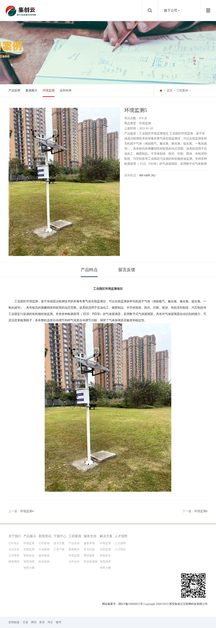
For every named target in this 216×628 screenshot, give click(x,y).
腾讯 (33, 622)
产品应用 (14, 90)
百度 (25, 622)
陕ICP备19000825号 (131, 603)
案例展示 (31, 90)
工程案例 (182, 90)
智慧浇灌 (28, 561)
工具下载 (59, 549)
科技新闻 (44, 561)
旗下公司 (170, 10)
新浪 (42, 622)
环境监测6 (201, 511)
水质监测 (28, 549)
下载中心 (60, 536)
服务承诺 (89, 543)
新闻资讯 (45, 536)
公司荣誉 (13, 555)
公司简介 (13, 543)
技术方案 (59, 543)
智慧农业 (28, 555)
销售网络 (13, 561)
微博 (58, 622)
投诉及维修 (90, 561)
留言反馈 (126, 269)
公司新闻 (44, 543)
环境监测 (48, 90)
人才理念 (120, 549)
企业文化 (13, 549)
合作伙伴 (66, 90)
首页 (170, 90)
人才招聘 (121, 536)
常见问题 (89, 549)
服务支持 (90, 536)
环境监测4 (27, 511)
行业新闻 (44, 549)
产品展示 (29, 536)
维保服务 (89, 555)
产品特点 (89, 269)
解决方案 (106, 536)
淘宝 (50, 622)
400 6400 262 (147, 175)
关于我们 (14, 536)
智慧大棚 (28, 567)
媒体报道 (44, 555)
